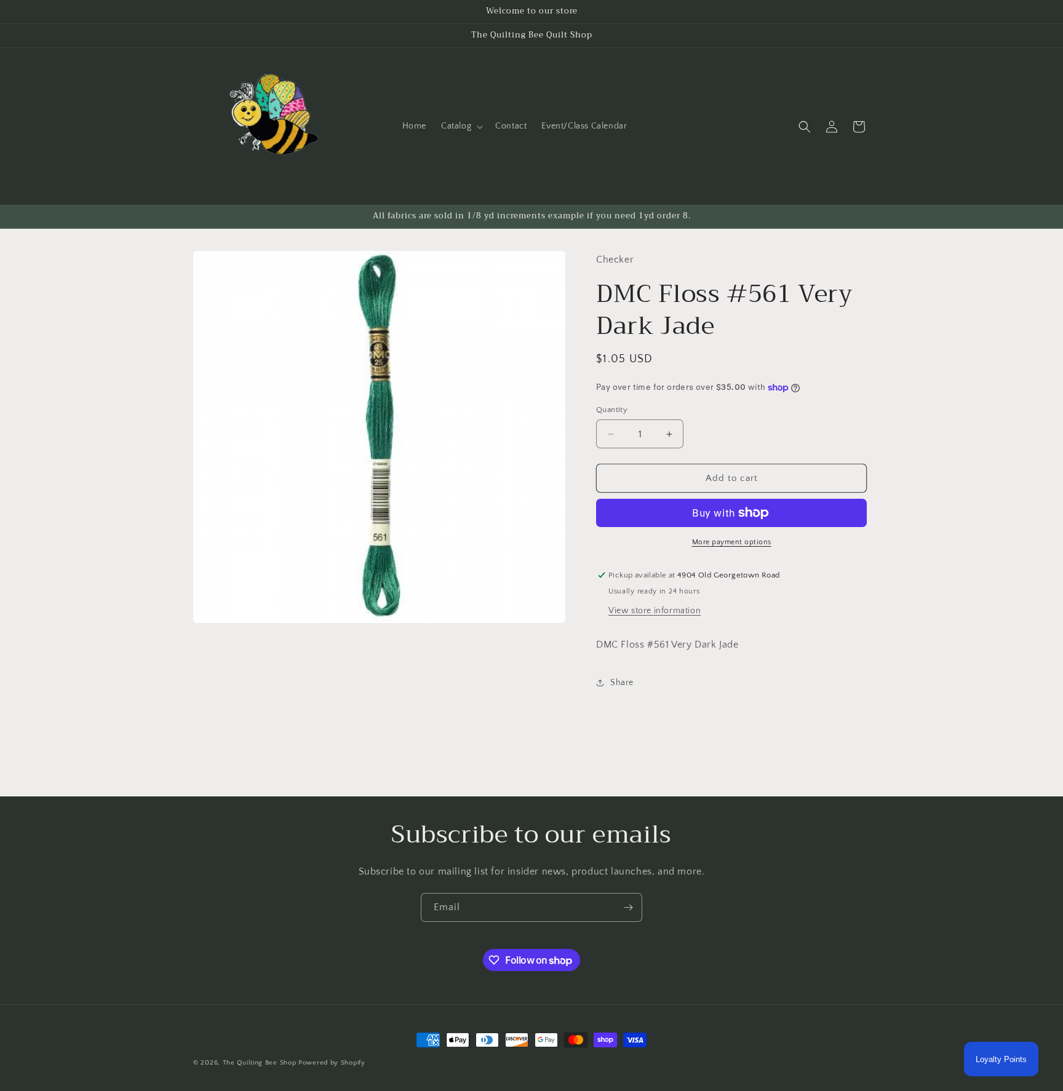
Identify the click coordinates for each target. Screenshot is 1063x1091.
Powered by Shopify (331, 1062)
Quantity (611, 409)
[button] (461, 126)
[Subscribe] (628, 907)
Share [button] (622, 683)
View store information (654, 611)
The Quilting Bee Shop (260, 1062)
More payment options (731, 542)
